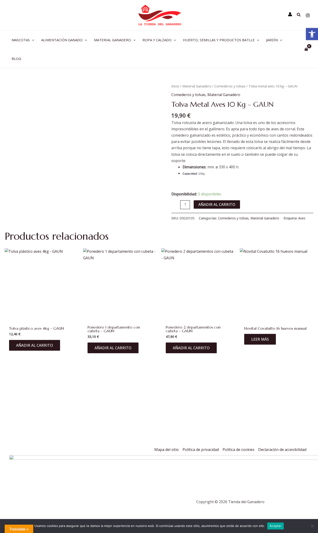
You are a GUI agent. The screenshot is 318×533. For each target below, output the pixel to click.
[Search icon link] (299, 15)
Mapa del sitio (166, 449)
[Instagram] (308, 15)
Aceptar (275, 526)
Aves (301, 218)
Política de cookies (238, 449)
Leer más (260, 339)
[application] (32, 40)
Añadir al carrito (216, 204)
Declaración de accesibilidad (282, 449)
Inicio (175, 86)
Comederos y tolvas (229, 86)
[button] (312, 34)
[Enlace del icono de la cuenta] (290, 14)
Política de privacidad (201, 449)
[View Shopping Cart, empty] (306, 49)
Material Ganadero (196, 86)
